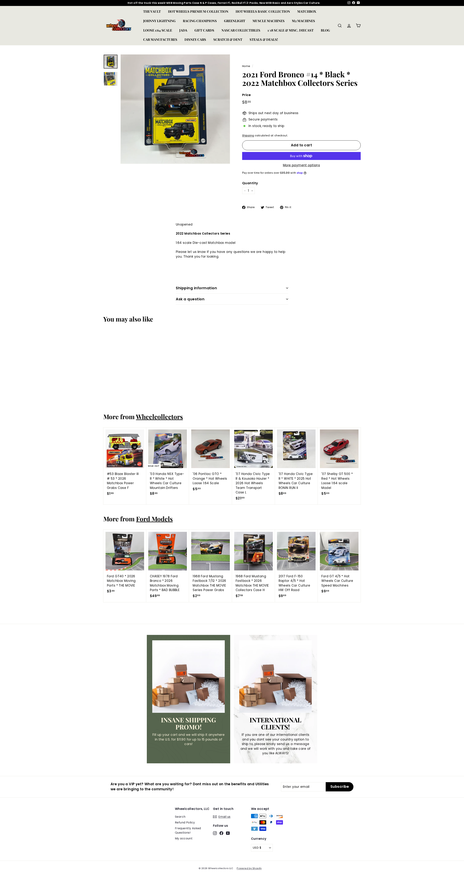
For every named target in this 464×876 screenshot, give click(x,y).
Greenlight (234, 21)
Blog (325, 30)
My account (183, 838)
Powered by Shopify (249, 868)
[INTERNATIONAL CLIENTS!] (275, 676)
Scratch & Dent (227, 39)
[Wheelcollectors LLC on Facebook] (221, 833)
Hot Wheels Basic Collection (263, 11)
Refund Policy (185, 822)
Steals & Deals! (264, 39)
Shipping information (196, 288)
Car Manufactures (160, 39)
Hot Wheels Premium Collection (198, 11)
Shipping (248, 135)
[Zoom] (175, 109)
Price (246, 95)
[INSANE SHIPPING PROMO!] (188, 676)
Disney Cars (195, 39)
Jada (183, 30)
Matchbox (306, 11)
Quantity (250, 183)
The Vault (152, 11)
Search (180, 817)
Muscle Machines (268, 21)
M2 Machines (303, 21)
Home (246, 66)
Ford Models (154, 518)
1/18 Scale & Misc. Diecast (291, 30)
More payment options (301, 165)
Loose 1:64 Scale (157, 30)
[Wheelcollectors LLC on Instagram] (215, 833)
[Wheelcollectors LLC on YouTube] (228, 833)
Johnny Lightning (159, 21)
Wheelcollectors (159, 416)
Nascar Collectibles (240, 30)
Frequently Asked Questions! (188, 830)
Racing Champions (200, 21)
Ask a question (190, 299)
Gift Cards (204, 30)
